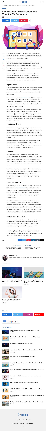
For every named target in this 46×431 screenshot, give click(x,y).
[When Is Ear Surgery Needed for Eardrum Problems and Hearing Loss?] (5, 338)
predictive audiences (25, 97)
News (6, 5)
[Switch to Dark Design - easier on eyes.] (41, 2)
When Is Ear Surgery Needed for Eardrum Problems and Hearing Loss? (25, 336)
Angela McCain (8, 17)
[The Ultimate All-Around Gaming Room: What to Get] (5, 345)
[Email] (3, 69)
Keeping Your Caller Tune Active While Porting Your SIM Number (24, 382)
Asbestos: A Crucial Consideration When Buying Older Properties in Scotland (13, 248)
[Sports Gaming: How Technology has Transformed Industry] (5, 358)
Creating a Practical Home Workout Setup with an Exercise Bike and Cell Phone (26, 350)
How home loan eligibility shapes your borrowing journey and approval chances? (11, 301)
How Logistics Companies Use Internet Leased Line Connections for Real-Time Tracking (33, 281)
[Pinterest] (3, 66)
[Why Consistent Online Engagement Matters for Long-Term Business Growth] (5, 403)
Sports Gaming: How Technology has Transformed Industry (22, 356)
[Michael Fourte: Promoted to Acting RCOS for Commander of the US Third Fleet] (5, 371)
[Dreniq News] (23, 2)
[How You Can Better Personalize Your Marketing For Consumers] (23, 37)
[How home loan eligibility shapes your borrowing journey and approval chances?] (12, 292)
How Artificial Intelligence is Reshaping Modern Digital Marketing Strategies (12, 280)
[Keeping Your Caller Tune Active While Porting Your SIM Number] (5, 384)
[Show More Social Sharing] (29, 20)
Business (9, 5)
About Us (22, 423)
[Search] (42, 2)
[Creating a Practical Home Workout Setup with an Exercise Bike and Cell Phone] (5, 351)
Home (3, 5)
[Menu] (3, 2)
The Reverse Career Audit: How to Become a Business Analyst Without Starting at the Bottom (27, 396)
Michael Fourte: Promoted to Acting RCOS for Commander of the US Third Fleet (27, 369)
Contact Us (16, 423)
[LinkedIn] (3, 63)
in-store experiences (20, 187)
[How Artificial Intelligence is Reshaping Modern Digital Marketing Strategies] (12, 272)
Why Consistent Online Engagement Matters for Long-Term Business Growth (26, 401)
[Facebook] (3, 56)
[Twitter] (3, 60)
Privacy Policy (29, 423)
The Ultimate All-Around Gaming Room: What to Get (21, 343)
